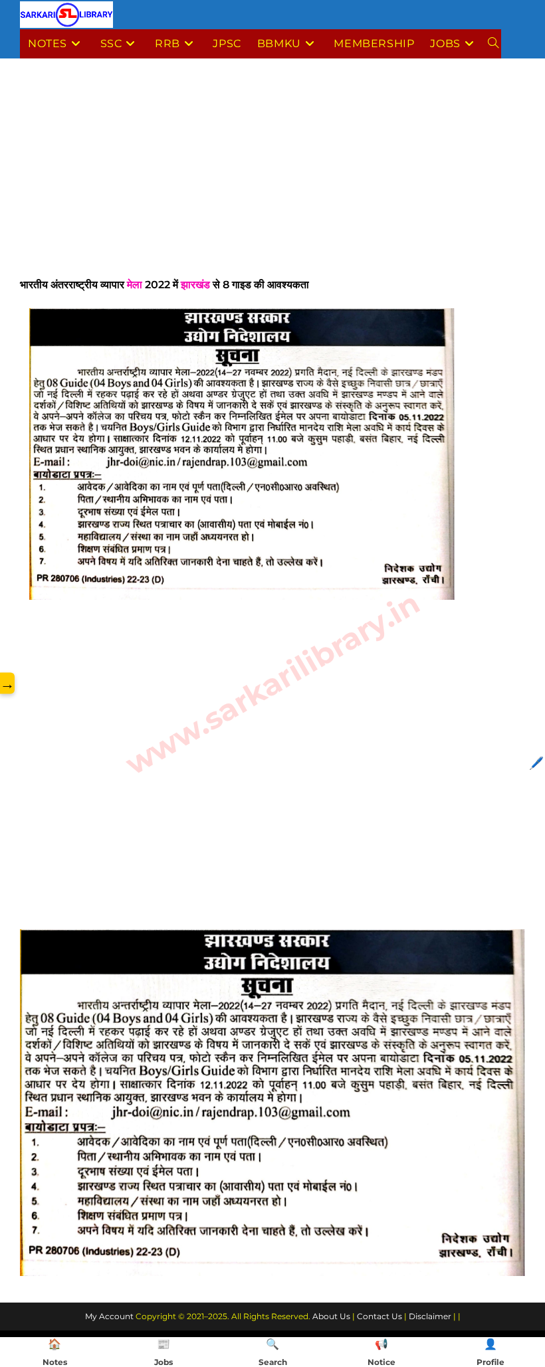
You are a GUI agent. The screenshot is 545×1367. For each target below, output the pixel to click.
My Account (109, 1316)
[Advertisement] (272, 177)
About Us (331, 1316)
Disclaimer (430, 1316)
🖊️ (536, 763)
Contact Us (379, 1316)
